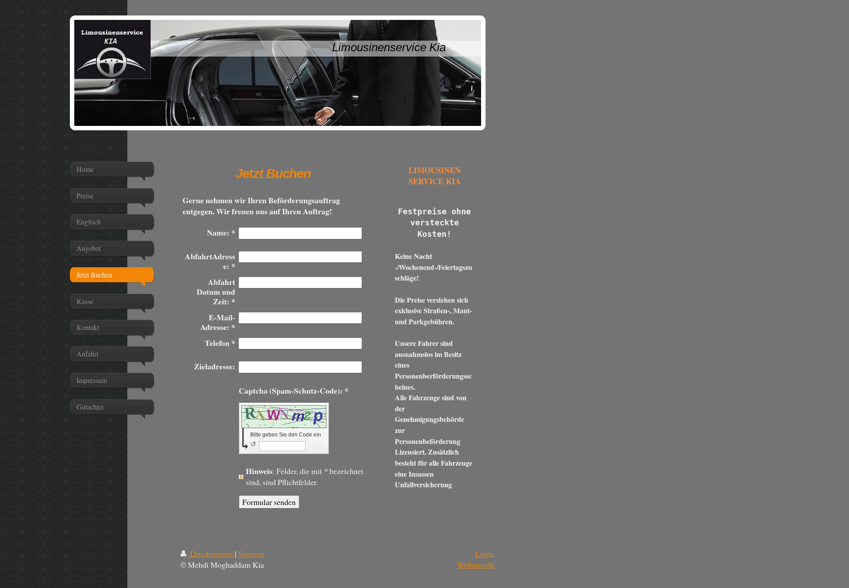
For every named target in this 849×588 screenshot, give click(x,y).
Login (484, 553)
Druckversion (211, 553)
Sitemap (251, 553)
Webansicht (475, 564)
